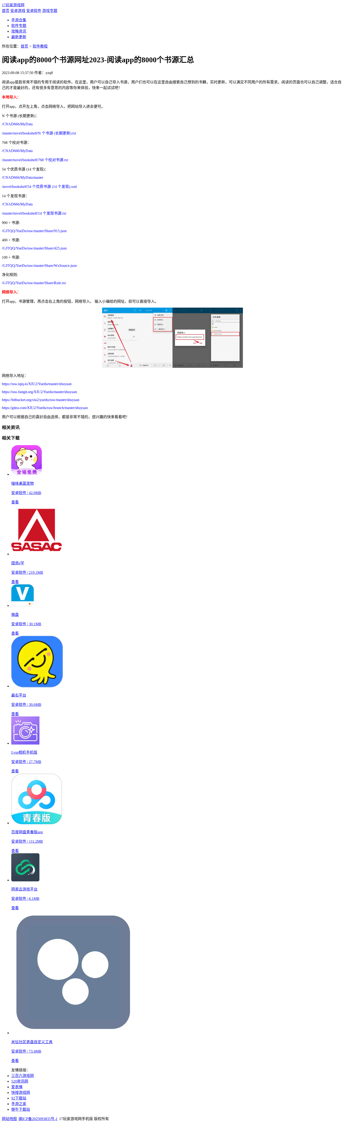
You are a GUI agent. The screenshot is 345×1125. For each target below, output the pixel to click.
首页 (5, 11)
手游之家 (18, 1104)
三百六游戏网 (22, 1076)
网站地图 (9, 1119)
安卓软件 (33, 11)
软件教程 (40, 46)
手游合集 (18, 20)
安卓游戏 (17, 11)
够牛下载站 (20, 1109)
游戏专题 (49, 11)
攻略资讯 (18, 31)
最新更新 (18, 37)
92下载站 (18, 1098)
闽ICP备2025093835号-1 (38, 1119)
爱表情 (17, 1087)
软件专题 (18, 26)
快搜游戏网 (20, 1093)
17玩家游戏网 (13, 5)
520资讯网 (19, 1081)
